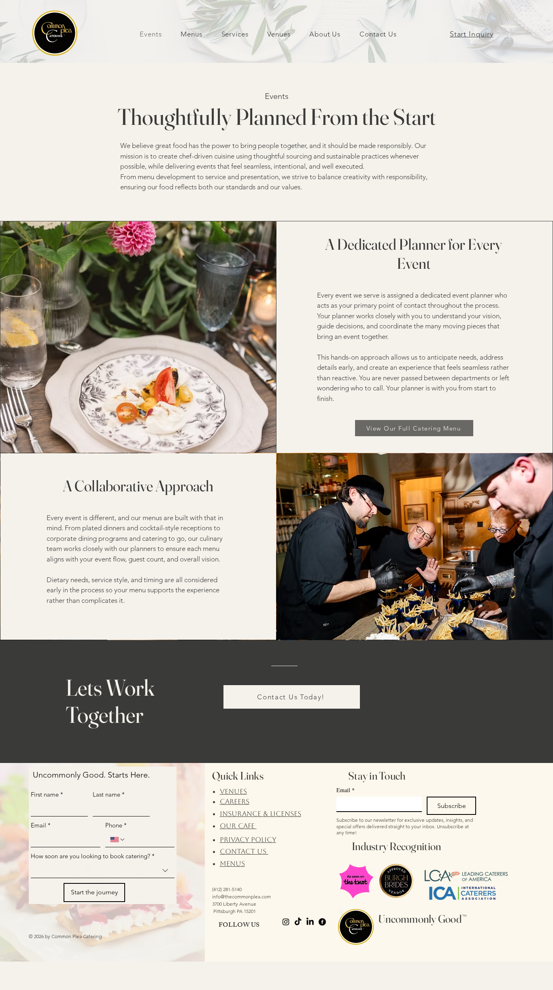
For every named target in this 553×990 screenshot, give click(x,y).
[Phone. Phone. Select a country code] (117, 839)
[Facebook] (322, 921)
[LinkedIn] (310, 921)
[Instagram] (285, 921)
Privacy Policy (248, 840)
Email (41, 825)
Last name (109, 794)
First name (47, 794)
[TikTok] (298, 921)
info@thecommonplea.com (241, 897)
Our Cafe (238, 826)
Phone (116, 825)
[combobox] (102, 870)
